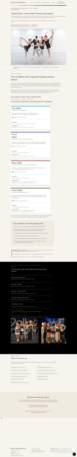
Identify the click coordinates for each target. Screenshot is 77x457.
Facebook (38, 451)
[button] (37, 2)
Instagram (34, 451)
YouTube (42, 451)
